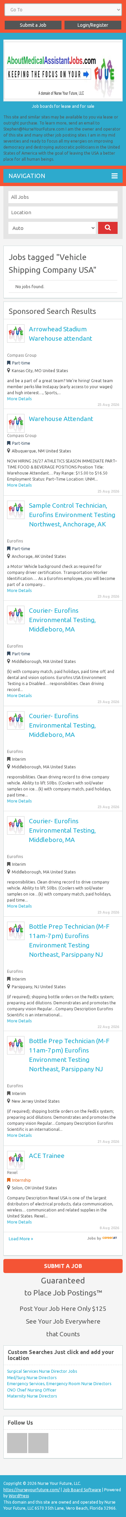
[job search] (109, 1238)
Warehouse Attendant (61, 418)
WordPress (19, 1496)
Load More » (21, 1238)
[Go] (108, 228)
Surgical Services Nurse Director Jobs (42, 1371)
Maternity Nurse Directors (32, 1396)
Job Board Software (82, 1490)
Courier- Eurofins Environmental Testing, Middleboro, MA (62, 620)
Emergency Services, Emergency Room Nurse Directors (59, 1383)
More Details (19, 399)
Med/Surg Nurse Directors (31, 1377)
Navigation (26, 175)
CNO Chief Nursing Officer (31, 1390)
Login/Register (93, 25)
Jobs (91, 1238)
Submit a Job (33, 25)
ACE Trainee (47, 1155)
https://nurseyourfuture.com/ (31, 1490)
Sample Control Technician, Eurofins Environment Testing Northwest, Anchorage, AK (72, 515)
